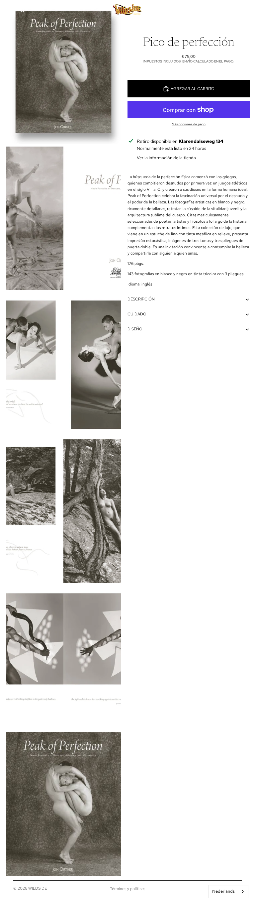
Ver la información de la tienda (166, 158)
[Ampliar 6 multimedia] (63, 804)
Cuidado (137, 314)
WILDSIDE (37, 888)
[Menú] (7, 10)
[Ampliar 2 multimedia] (63, 218)
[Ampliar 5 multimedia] (63, 658)
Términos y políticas (127, 888)
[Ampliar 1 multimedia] (63, 72)
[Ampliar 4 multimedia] (63, 511)
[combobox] (228, 891)
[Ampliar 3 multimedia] (63, 365)
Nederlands (223, 891)
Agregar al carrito (192, 88)
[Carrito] (247, 10)
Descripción (141, 299)
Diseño (135, 329)
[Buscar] (22, 10)
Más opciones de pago (189, 124)
